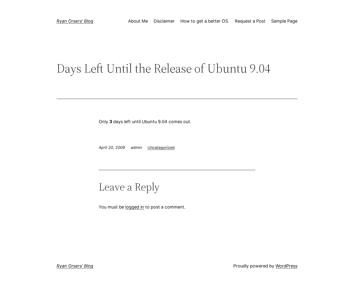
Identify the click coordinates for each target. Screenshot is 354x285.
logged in (134, 206)
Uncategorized (161, 147)
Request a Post (250, 21)
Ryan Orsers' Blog (75, 21)
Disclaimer (164, 21)
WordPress (286, 265)
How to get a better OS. (204, 21)
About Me (138, 21)
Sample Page (284, 21)
